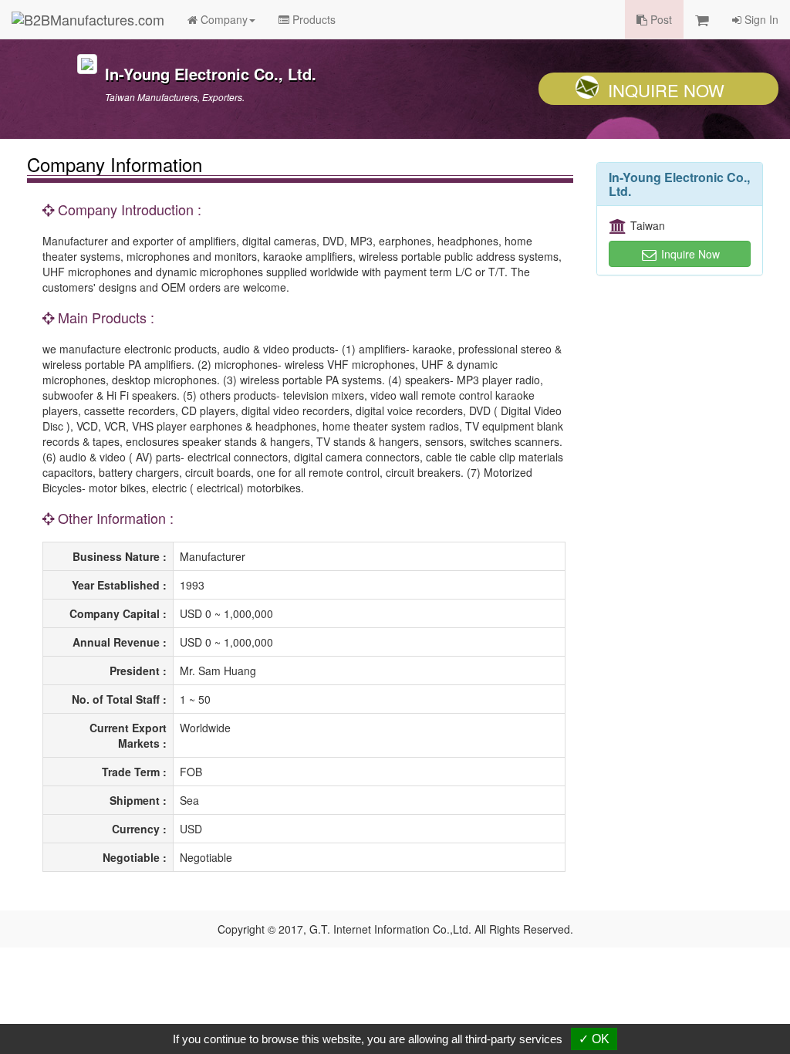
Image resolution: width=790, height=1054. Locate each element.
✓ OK (594, 1039)
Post (659, 19)
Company (223, 19)
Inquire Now (666, 90)
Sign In (759, 19)
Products (312, 19)
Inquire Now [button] (689, 254)
